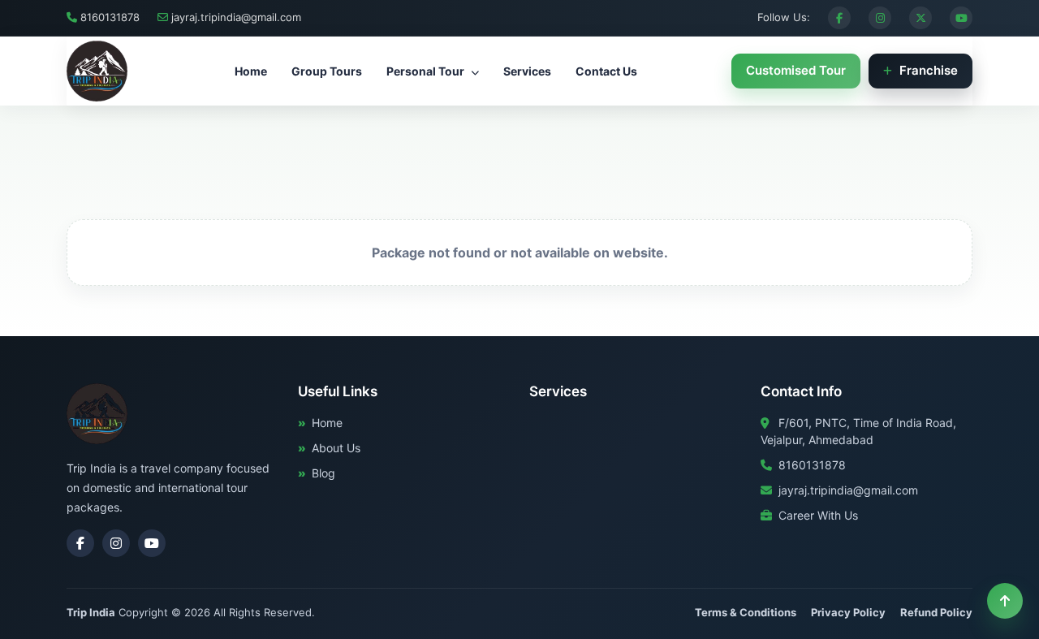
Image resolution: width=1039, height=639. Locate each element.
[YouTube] (961, 17)
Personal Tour (426, 71)
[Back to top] (1005, 601)
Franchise (927, 70)
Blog (323, 473)
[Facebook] (839, 17)
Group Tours (326, 71)
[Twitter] (920, 17)
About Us (336, 448)
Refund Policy (936, 612)
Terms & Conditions (745, 612)
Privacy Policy (848, 612)
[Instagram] (880, 17)
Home (251, 71)
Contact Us (606, 71)
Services (527, 71)
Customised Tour (796, 70)
